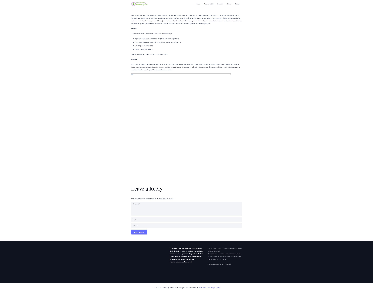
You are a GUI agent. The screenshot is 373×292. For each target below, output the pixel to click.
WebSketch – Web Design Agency (209, 287)
